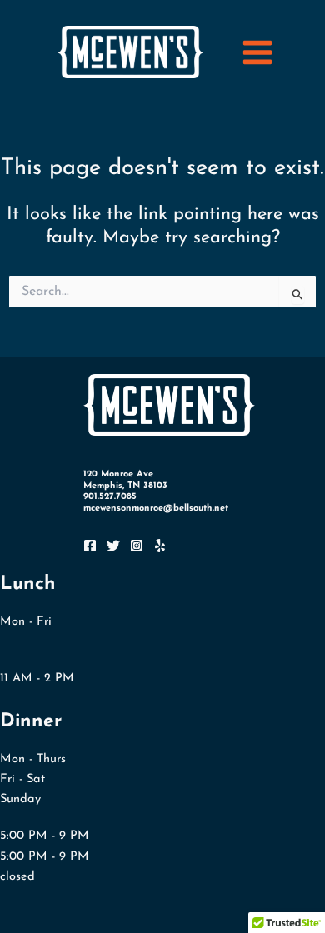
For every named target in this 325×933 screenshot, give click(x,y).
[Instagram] (136, 545)
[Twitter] (113, 545)
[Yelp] (160, 545)
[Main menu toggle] (257, 52)
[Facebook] (90, 545)
